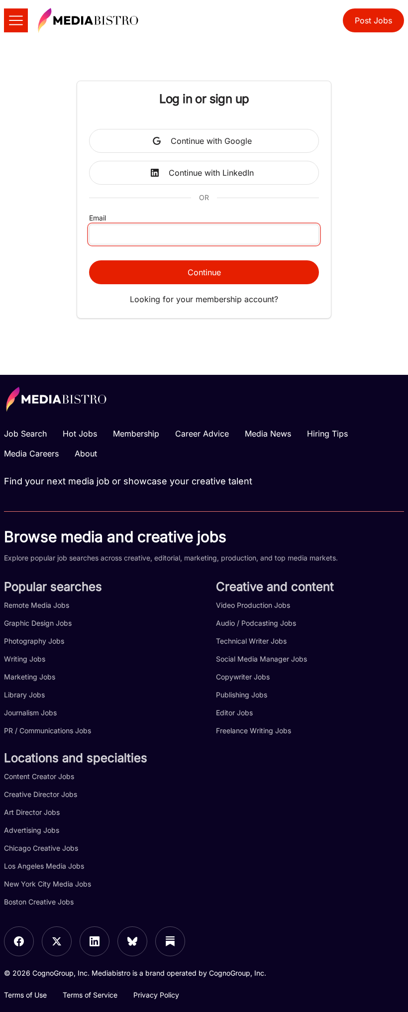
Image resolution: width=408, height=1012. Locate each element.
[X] (57, 941)
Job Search (25, 434)
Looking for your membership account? (204, 299)
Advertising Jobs (31, 830)
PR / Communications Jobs (47, 730)
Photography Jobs (34, 641)
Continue (204, 272)
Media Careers (31, 453)
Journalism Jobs (30, 712)
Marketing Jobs (29, 677)
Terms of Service (90, 995)
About (86, 453)
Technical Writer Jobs (251, 641)
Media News (268, 434)
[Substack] (170, 941)
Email (97, 218)
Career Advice (202, 434)
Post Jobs (373, 20)
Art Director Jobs (32, 812)
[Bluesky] (132, 941)
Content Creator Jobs (39, 776)
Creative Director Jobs (40, 794)
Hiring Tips (327, 434)
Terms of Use (25, 995)
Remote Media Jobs (36, 605)
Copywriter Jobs (243, 677)
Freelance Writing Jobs (253, 730)
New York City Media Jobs (47, 884)
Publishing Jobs (241, 694)
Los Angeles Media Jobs (44, 866)
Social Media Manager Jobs (261, 659)
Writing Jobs (24, 659)
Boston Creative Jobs (39, 902)
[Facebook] (19, 941)
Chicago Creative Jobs (41, 848)
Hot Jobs (80, 434)
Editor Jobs (234, 712)
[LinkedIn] (94, 941)
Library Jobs (24, 694)
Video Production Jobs (253, 605)
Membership (136, 434)
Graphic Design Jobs (38, 623)
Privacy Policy (156, 995)
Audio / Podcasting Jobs (256, 623)
